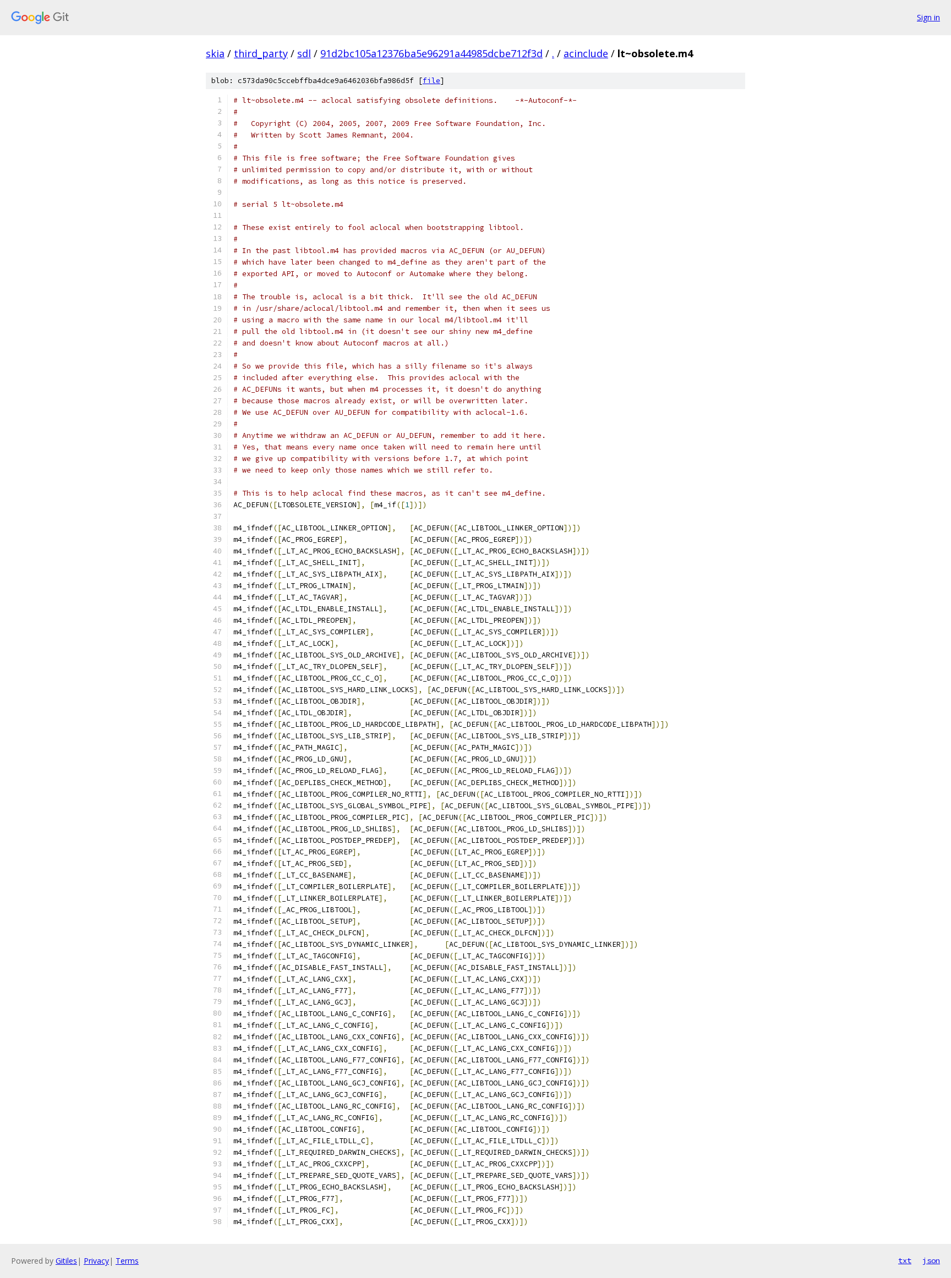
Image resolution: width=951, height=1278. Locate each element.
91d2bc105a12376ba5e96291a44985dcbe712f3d (431, 53)
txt (904, 1260)
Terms (127, 1260)
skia (215, 53)
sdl (304, 53)
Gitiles (66, 1260)
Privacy (96, 1260)
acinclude (586, 53)
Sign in (928, 17)
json (931, 1260)
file (431, 80)
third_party (261, 53)
